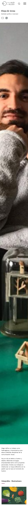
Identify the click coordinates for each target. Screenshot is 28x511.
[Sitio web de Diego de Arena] (2, 18)
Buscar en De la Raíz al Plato (19, 4)
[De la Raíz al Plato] (8, 3)
